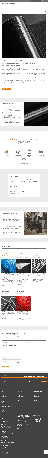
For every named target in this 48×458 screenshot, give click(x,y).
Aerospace (35, 400)
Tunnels (19, 395)
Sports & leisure (36, 396)
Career (3, 449)
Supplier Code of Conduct (6, 410)
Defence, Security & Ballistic (38, 391)
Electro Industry (36, 392)
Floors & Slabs (20, 391)
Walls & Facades (20, 396)
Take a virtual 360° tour (6, 452)
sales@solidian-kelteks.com (25, 416)
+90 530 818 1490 (4, 437)
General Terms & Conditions (6, 406)
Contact (3, 395)
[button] (46, 2)
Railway (35, 399)
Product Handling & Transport (23, 401)
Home (3, 388)
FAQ (2, 402)
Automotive (36, 390)
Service (3, 391)
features (9, 85)
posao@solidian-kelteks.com (24, 417)
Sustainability (4, 390)
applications (39, 84)
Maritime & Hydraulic (21, 392)
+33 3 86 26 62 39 (4, 445)
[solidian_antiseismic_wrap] (24, 36)
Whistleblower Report (5, 411)
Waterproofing (20, 399)
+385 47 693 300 (4, 421)
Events (3, 399)
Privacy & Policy (4, 405)
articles (24, 84)
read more (4, 285)
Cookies (3, 407)
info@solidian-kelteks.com (24, 415)
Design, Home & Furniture (38, 388)
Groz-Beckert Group (5, 453)
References (4, 392)
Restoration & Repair (21, 397)
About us (3, 448)
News (3, 451)
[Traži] (40, 1)
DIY (18, 400)
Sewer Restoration (37, 397)
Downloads (4, 396)
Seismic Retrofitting (21, 388)
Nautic (35, 395)
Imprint (3, 403)
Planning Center (4, 397)
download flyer (29, 88)
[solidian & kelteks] (9, 3)
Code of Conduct (4, 409)
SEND (6, 366)
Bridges (19, 390)
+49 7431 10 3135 (4, 428)
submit (44, 381)
